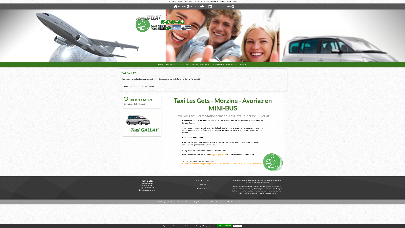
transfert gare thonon (253, 183)
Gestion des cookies (202, 188)
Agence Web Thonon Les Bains (172, 202)
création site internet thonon (228, 202)
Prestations (184, 65)
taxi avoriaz (265, 183)
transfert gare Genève (251, 193)
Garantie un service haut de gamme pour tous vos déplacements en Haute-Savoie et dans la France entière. (222, 164)
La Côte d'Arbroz (194, 7)
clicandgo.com (242, 202)
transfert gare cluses (265, 191)
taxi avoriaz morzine (274, 180)
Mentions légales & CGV (202, 181)
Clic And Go (214, 202)
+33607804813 (149, 188)
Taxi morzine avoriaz (240, 180)
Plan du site (202, 184)
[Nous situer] (187, 6)
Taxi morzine (252, 180)
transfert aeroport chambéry (242, 186)
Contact (205, 7)
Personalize (237, 226)
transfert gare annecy (246, 189)
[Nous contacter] (201, 6)
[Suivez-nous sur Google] (232, 6)
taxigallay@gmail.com (218, 155)
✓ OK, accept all (224, 226)
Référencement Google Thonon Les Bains (197, 202)
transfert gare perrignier (268, 193)
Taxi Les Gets (171, 65)
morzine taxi (262, 180)
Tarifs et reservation (201, 65)
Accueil (161, 65)
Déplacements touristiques (224, 65)
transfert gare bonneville (249, 191)
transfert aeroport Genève (262, 186)
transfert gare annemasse (263, 189)
